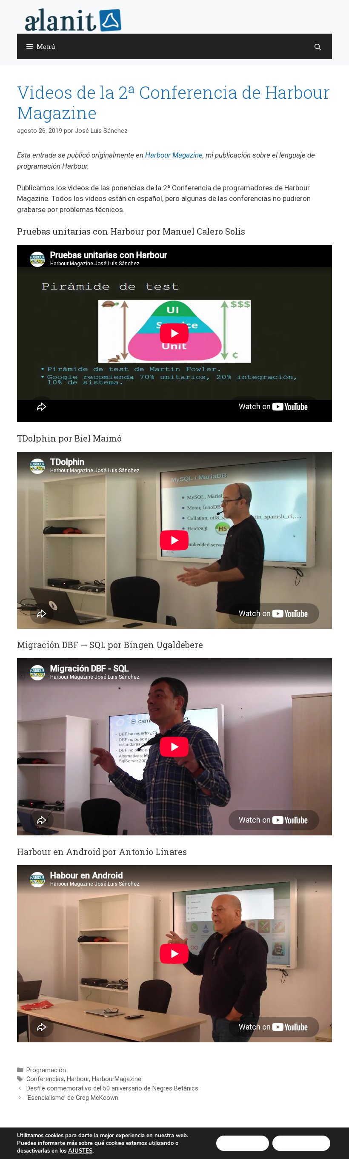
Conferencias (45, 1079)
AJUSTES (80, 1151)
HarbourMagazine (116, 1079)
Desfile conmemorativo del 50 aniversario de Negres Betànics (112, 1088)
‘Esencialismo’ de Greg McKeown (72, 1098)
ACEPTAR (242, 1143)
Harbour (78, 1079)
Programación (46, 1070)
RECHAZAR (301, 1143)
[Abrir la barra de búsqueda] (317, 47)
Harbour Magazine (174, 155)
